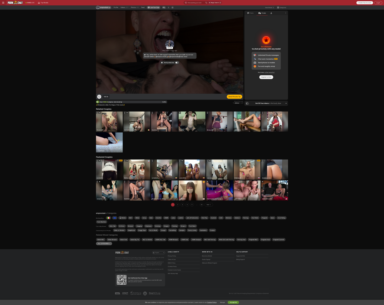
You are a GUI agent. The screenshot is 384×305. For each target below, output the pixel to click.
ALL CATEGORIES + (104, 243)
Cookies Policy (172, 266)
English (157, 252)
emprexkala (100, 213)
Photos (135, 7)
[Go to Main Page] (15, 2)
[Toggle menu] (3, 2)
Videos (124, 7)
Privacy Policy (172, 256)
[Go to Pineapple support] (145, 293)
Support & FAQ (240, 256)
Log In (378, 3)
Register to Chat (266, 77)
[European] (114, 217)
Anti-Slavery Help (173, 273)
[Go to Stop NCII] (155, 293)
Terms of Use (172, 259)
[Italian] (108, 217)
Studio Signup (206, 259)
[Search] (206, 2)
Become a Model (207, 256)
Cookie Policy (211, 302)
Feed (142, 7)
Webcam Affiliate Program (209, 263)
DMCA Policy (171, 263)
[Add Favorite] (99, 97)
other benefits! (269, 72)
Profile (116, 7)
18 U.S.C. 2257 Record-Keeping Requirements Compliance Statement (249, 293)
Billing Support (240, 259)
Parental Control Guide (174, 270)
